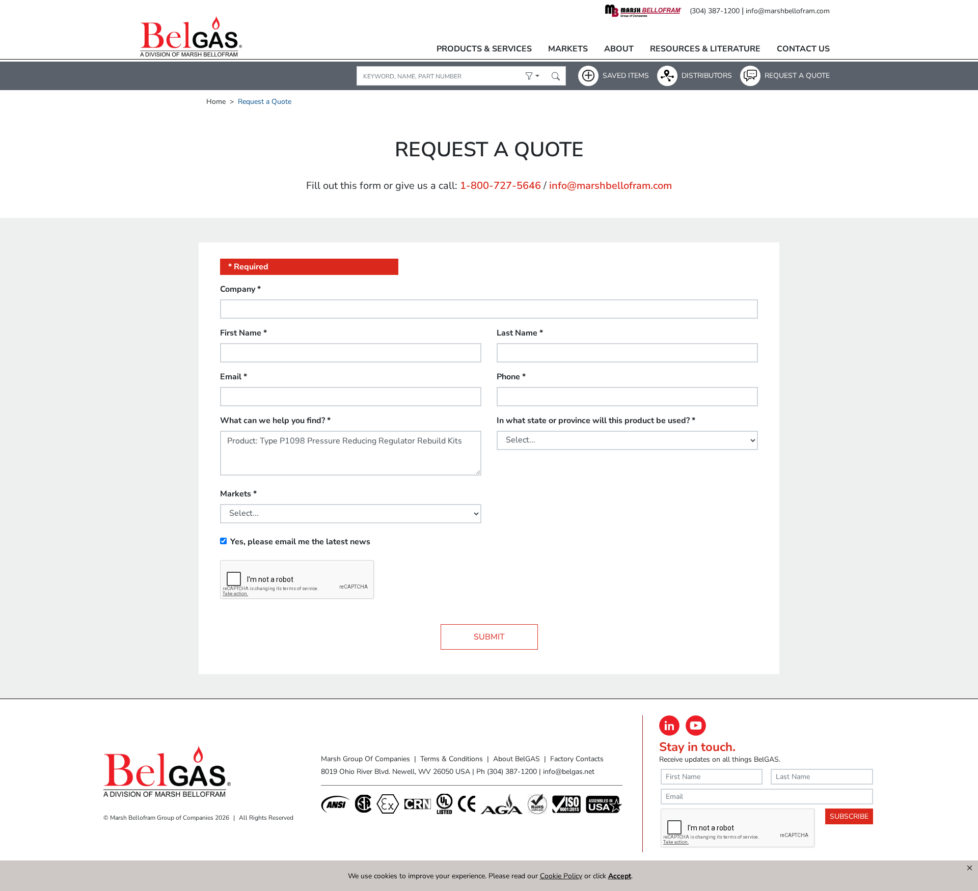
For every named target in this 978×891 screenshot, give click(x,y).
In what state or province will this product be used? (596, 420)
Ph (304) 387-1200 (506, 771)
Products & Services (484, 48)
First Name (243, 333)
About (619, 48)
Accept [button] (619, 876)
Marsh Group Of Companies (365, 759)
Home (216, 101)
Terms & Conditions (451, 759)
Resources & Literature (705, 48)
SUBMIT (489, 637)
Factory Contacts (577, 759)
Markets (568, 48)
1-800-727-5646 (500, 185)
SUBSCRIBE (849, 816)
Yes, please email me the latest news (300, 541)
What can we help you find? (275, 420)
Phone (511, 376)
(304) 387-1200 (715, 11)
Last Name (520, 333)
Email (233, 376)
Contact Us (803, 48)
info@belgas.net (568, 771)
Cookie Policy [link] (561, 876)
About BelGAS (516, 759)
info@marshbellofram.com (788, 11)
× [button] (969, 868)
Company (240, 289)
